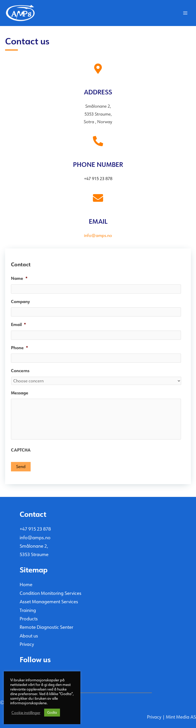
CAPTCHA (21, 450)
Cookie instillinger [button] (25, 712)
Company (20, 301)
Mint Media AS (181, 717)
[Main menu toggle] (185, 13)
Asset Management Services (49, 601)
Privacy (27, 644)
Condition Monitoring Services (50, 593)
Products (29, 619)
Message (19, 393)
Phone (19, 347)
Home (26, 584)
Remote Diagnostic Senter (46, 627)
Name (19, 278)
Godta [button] (52, 712)
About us (29, 636)
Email (18, 324)
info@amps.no (35, 537)
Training (28, 610)
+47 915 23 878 (35, 529)
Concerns (20, 370)
